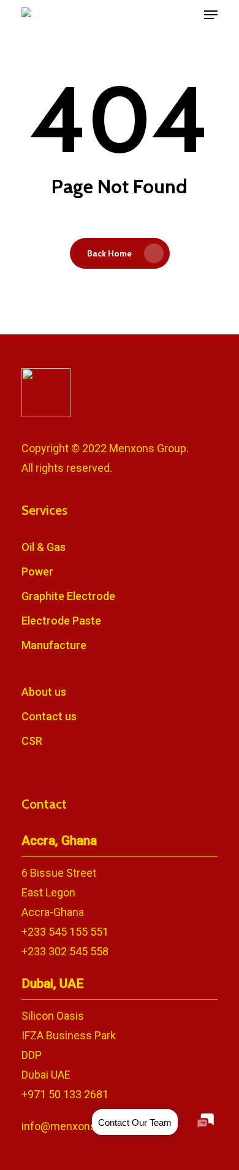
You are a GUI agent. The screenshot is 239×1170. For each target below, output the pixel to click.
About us (43, 691)
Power (37, 571)
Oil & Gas (43, 547)
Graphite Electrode (68, 596)
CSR (31, 740)
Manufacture (53, 645)
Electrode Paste (61, 620)
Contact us (49, 716)
